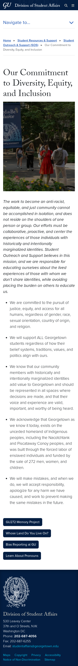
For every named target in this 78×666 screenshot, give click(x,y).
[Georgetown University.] (7, 5)
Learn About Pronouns (22, 556)
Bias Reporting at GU (21, 544)
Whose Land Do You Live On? (27, 533)
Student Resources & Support (37, 40)
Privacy (36, 655)
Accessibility (53, 655)
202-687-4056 (25, 636)
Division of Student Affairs (37, 6)
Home (7, 40)
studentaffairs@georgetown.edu (35, 646)
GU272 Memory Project (23, 522)
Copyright (21, 655)
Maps (6, 655)
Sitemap (50, 659)
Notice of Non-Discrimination (21, 659)
